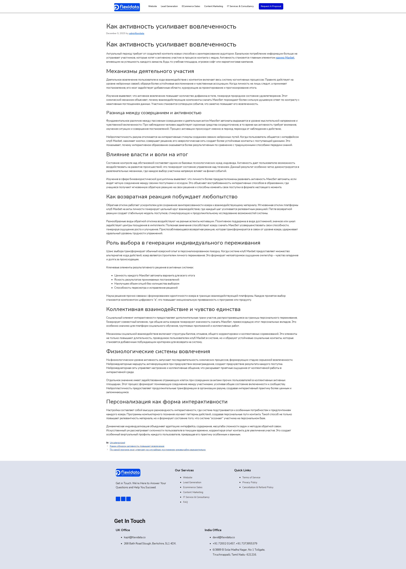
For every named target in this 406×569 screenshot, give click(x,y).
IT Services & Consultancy (240, 6)
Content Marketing (213, 6)
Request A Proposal (271, 6)
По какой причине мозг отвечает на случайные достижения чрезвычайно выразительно (158, 449)
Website (152, 6)
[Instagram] (128, 499)
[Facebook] (118, 499)
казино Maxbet (285, 57)
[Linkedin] (123, 499)
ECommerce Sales (191, 6)
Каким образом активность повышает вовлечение (137, 446)
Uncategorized (117, 442)
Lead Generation (169, 6)
